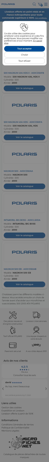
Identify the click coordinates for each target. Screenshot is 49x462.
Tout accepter (24, 48)
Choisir (24, 55)
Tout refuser (24, 61)
